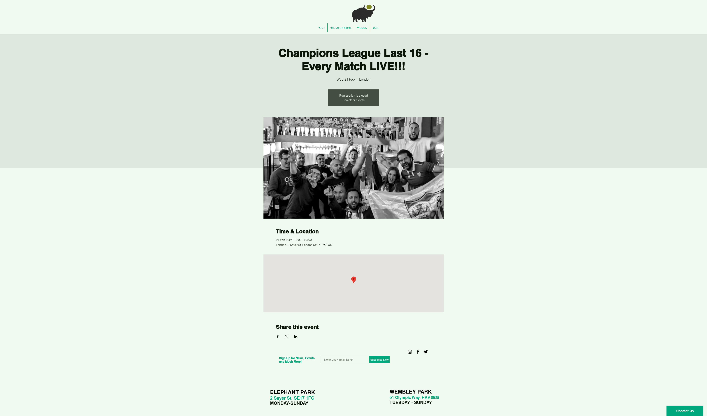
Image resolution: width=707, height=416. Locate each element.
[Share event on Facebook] (277, 336)
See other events (354, 100)
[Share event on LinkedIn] (296, 336)
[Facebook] (418, 351)
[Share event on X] (287, 336)
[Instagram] (410, 351)
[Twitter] (425, 351)
